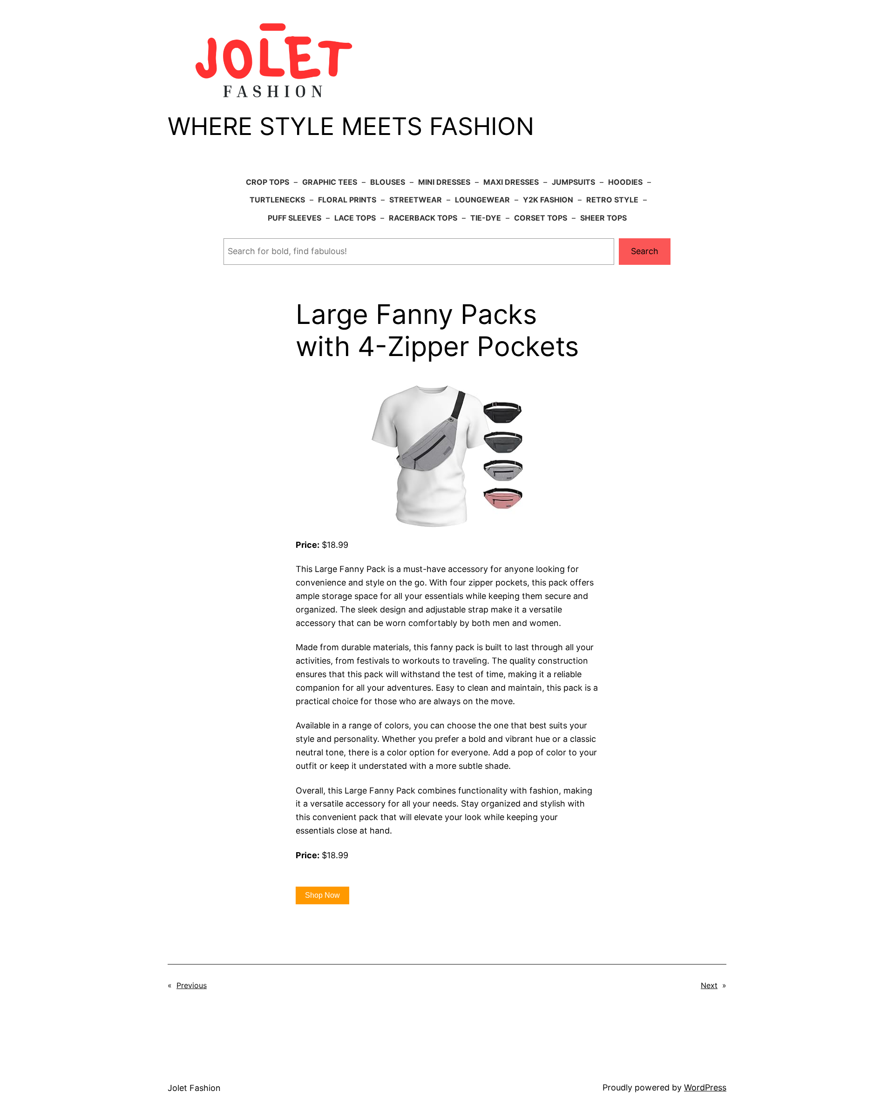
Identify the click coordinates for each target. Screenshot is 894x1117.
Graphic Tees (329, 182)
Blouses (387, 182)
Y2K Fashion (548, 199)
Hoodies (625, 182)
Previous (191, 985)
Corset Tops (540, 217)
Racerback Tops (423, 217)
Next (709, 985)
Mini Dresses (444, 182)
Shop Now (322, 895)
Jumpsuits (573, 182)
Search (644, 251)
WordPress (705, 1087)
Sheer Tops (603, 217)
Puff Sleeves (294, 217)
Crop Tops (267, 182)
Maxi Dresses (511, 182)
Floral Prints (347, 199)
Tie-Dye (485, 217)
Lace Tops (355, 217)
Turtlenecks (277, 199)
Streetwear (415, 199)
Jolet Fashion (194, 1088)
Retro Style (612, 199)
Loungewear (482, 199)
